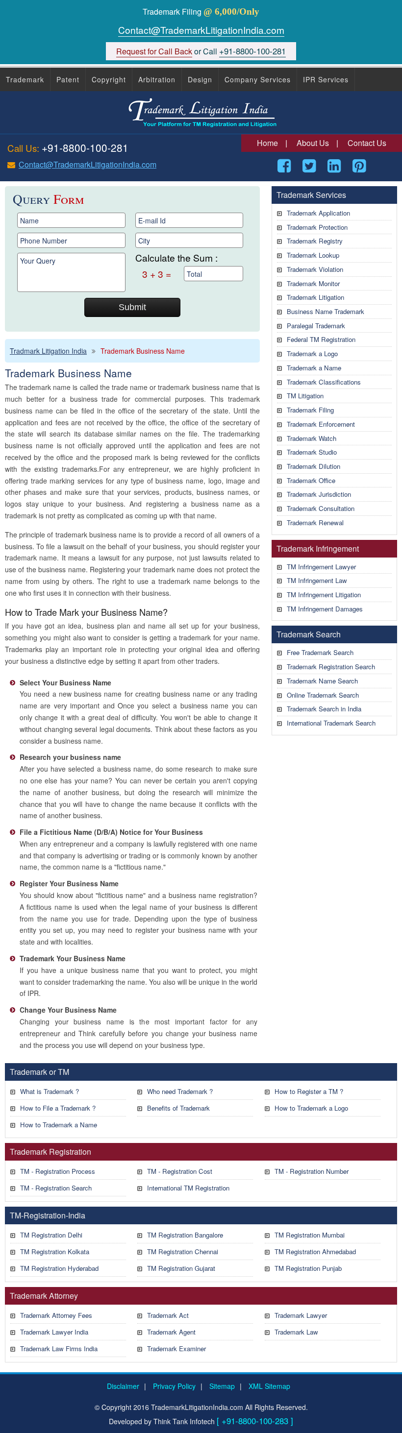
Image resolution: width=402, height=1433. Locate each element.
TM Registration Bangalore (185, 1234)
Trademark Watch (311, 438)
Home (267, 142)
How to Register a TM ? (309, 1091)
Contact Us (367, 142)
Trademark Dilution (313, 466)
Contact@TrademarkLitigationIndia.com (201, 29)
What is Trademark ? (49, 1091)
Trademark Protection (317, 227)
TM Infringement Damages (325, 608)
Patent (67, 79)
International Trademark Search (331, 723)
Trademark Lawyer (301, 1315)
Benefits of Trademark (178, 1108)
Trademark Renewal (315, 522)
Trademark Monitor (313, 283)
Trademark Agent (171, 1331)
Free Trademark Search (320, 652)
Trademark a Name (314, 367)
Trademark (25, 79)
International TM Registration (188, 1187)
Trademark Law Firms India (59, 1348)
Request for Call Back (154, 51)
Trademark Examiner (176, 1348)
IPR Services (326, 79)
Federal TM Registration (321, 339)
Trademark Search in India (324, 708)
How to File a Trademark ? (58, 1108)
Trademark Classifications (324, 382)
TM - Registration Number (312, 1171)
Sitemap (222, 1386)
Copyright (109, 79)
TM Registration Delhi (51, 1234)
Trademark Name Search (322, 680)
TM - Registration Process (57, 1171)
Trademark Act (168, 1315)
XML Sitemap (269, 1386)
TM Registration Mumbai (310, 1234)
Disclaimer (123, 1386)
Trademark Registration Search (331, 666)
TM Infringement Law (317, 580)
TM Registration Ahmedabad (315, 1251)
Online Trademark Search (323, 695)
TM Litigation (305, 395)
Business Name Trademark (325, 311)
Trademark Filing (310, 409)
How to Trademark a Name (58, 1124)
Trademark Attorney (44, 1295)
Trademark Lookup (313, 255)
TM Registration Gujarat (181, 1268)
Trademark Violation (315, 269)
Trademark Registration (50, 1151)
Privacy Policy (174, 1386)
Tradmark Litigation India (48, 351)
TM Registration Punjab (308, 1268)
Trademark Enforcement (321, 424)
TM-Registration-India (47, 1215)
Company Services (258, 79)
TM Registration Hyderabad (59, 1268)
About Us (313, 142)
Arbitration (157, 79)
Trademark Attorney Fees (56, 1315)
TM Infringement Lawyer (321, 566)
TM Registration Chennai (182, 1251)
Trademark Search (308, 634)
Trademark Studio (312, 452)
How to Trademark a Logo (311, 1108)
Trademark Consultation (320, 508)
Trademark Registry (315, 240)
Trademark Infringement (317, 548)
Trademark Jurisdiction (319, 494)
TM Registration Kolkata (54, 1251)
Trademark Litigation (315, 297)
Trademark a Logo (312, 353)
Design (200, 79)
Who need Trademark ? (180, 1091)
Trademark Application (318, 213)
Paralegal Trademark (316, 325)
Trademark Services (311, 194)
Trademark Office (311, 480)
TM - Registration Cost (179, 1171)
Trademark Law (296, 1331)
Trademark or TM (39, 1071)
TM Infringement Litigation (324, 594)
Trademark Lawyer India (54, 1331)
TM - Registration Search (56, 1187)
